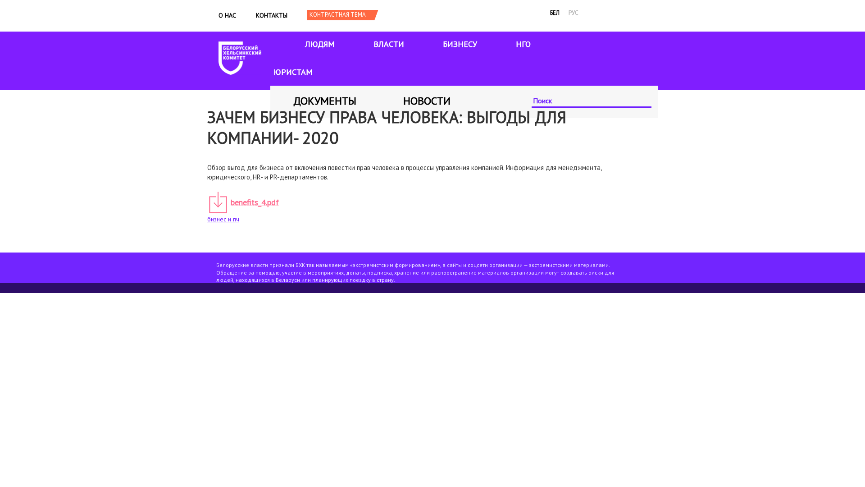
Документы (324, 101)
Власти (388, 44)
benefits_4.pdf (255, 202)
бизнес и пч (223, 219)
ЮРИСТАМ (293, 72)
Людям (320, 44)
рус (573, 13)
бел (555, 13)
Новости (427, 101)
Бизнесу (460, 44)
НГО (523, 44)
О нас (227, 15)
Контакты (271, 15)
